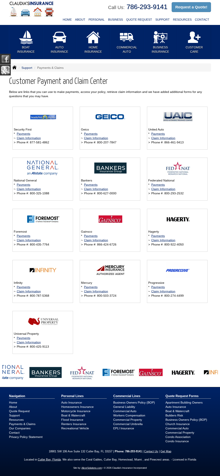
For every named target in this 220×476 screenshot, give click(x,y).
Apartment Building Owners (184, 402)
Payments (23, 133)
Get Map (165, 451)
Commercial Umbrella (128, 424)
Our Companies (20, 428)
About (80, 19)
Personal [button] (97, 19)
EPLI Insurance (123, 428)
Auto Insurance (71, 402)
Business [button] (115, 19)
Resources (16, 419)
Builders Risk (174, 415)
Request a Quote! (191, 7)
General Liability (124, 406)
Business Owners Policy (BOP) (134, 402)
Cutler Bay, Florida (49, 459)
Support (26, 67)
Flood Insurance (72, 419)
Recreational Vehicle (75, 428)
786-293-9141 (147, 7)
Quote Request (19, 411)
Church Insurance (177, 424)
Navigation (17, 396)
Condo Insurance (177, 441)
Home (67, 19)
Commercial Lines (126, 396)
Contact (202, 19)
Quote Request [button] (139, 19)
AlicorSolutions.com (91, 468)
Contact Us (151, 451)
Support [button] (162, 19)
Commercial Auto (124, 411)
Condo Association (178, 437)
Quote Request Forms (182, 396)
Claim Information (29, 138)
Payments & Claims (22, 424)
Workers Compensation (129, 415)
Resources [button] (182, 19)
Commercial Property (127, 419)
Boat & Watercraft (73, 415)
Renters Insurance (73, 424)
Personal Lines (72, 396)
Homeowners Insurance (77, 406)
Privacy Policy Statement (26, 437)
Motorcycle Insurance (75, 411)
